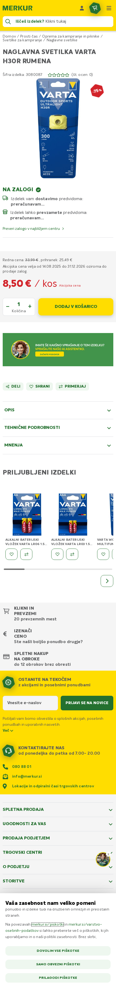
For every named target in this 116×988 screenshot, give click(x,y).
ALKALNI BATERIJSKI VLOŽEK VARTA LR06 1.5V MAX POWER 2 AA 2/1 (26, 544)
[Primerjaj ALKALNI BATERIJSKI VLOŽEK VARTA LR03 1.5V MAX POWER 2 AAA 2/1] (72, 554)
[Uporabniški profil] (82, 8)
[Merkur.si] (17, 8)
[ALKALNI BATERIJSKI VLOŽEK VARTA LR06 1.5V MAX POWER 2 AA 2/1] (27, 515)
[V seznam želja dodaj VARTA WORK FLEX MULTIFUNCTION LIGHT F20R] (103, 554)
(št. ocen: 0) (82, 75)
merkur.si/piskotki (48, 924)
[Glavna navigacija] (109, 8)
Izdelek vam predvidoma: (47, 199)
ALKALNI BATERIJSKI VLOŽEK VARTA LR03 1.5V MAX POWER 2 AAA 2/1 (71, 544)
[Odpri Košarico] (95, 8)
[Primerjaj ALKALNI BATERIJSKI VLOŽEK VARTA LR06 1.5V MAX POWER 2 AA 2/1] (26, 554)
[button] (58, 128)
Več (6, 730)
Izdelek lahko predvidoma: (48, 212)
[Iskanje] (8, 21)
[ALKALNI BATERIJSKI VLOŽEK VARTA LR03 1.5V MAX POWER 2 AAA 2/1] (72, 515)
